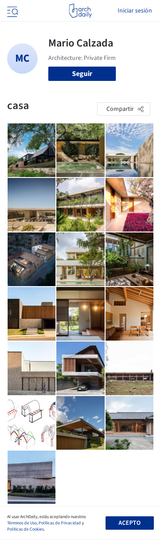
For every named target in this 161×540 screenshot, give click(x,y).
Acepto (129, 523)
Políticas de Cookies (25, 529)
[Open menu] (11, 10)
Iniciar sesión (135, 11)
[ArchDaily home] (80, 11)
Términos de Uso (22, 523)
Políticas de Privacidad (59, 523)
